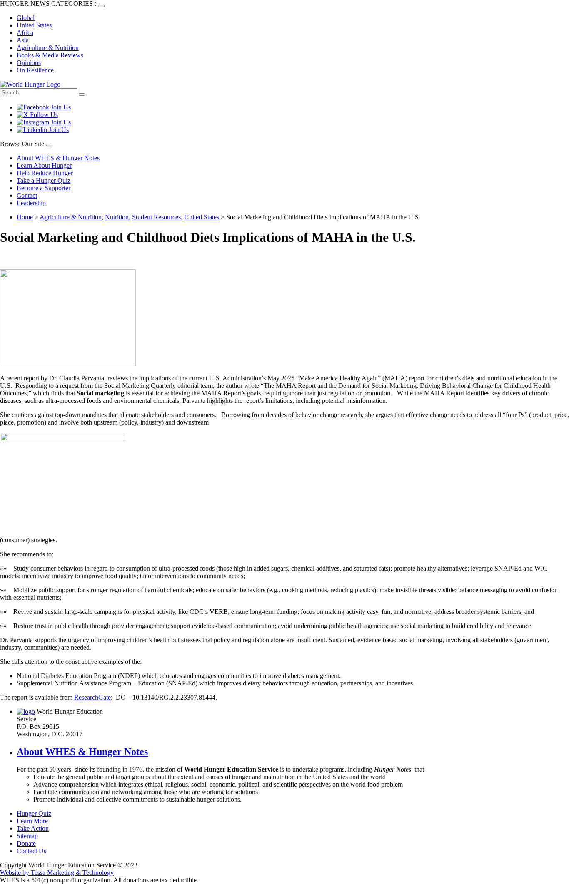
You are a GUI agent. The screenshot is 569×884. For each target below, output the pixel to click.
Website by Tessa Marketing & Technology (57, 872)
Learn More (32, 820)
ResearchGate (92, 697)
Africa (25, 32)
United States (34, 25)
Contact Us (31, 850)
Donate (26, 843)
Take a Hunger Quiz (43, 180)
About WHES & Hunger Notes (58, 157)
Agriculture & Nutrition (48, 47)
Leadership (31, 202)
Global (26, 17)
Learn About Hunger (44, 165)
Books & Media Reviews (50, 55)
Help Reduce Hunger (45, 172)
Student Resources (156, 217)
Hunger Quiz (34, 813)
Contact (27, 195)
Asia (23, 40)
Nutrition (117, 217)
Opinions (29, 62)
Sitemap (27, 835)
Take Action (33, 828)
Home (25, 217)
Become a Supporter (43, 187)
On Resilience (35, 70)
